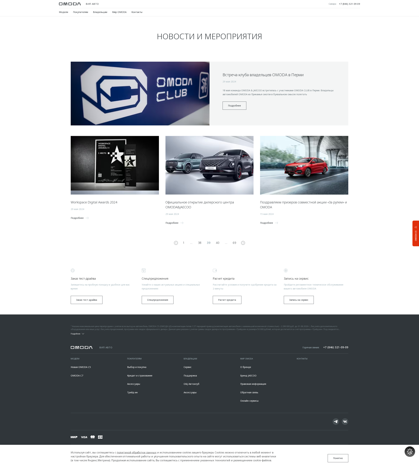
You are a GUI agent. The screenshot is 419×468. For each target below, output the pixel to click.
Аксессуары (133, 383)
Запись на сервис (298, 299)
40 (217, 243)
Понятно (338, 458)
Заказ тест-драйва (86, 299)
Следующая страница (243, 243)
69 (234, 243)
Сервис (187, 367)
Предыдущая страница (176, 243)
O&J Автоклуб (191, 383)
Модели (63, 12)
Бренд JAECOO (248, 375)
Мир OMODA (119, 12)
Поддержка (190, 375)
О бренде (245, 367)
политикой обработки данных (136, 452)
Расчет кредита (227, 299)
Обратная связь (249, 392)
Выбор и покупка (136, 367)
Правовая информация (253, 383)
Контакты (136, 12)
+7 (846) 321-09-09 (349, 4)
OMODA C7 (77, 375)
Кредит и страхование (139, 375)
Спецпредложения (157, 299)
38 (199, 243)
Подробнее (234, 105)
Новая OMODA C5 (81, 367)
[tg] (336, 421)
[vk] (345, 421)
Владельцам (100, 12)
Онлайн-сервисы (249, 400)
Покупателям (80, 12)
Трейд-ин (132, 392)
